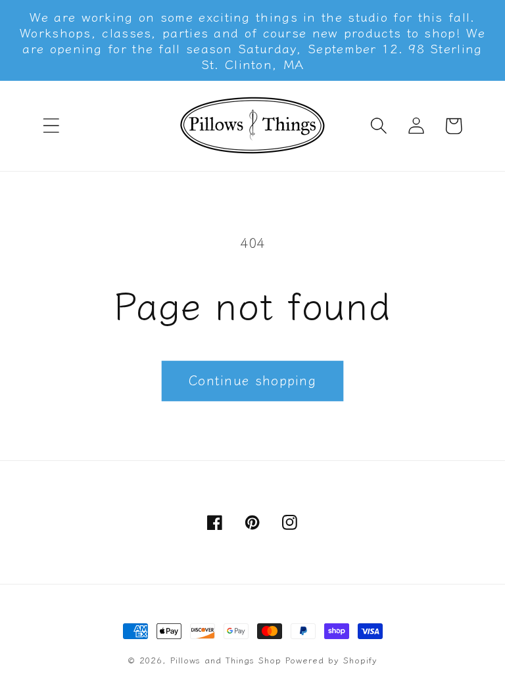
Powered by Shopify (331, 660)
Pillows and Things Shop (225, 660)
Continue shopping (252, 379)
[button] (51, 126)
